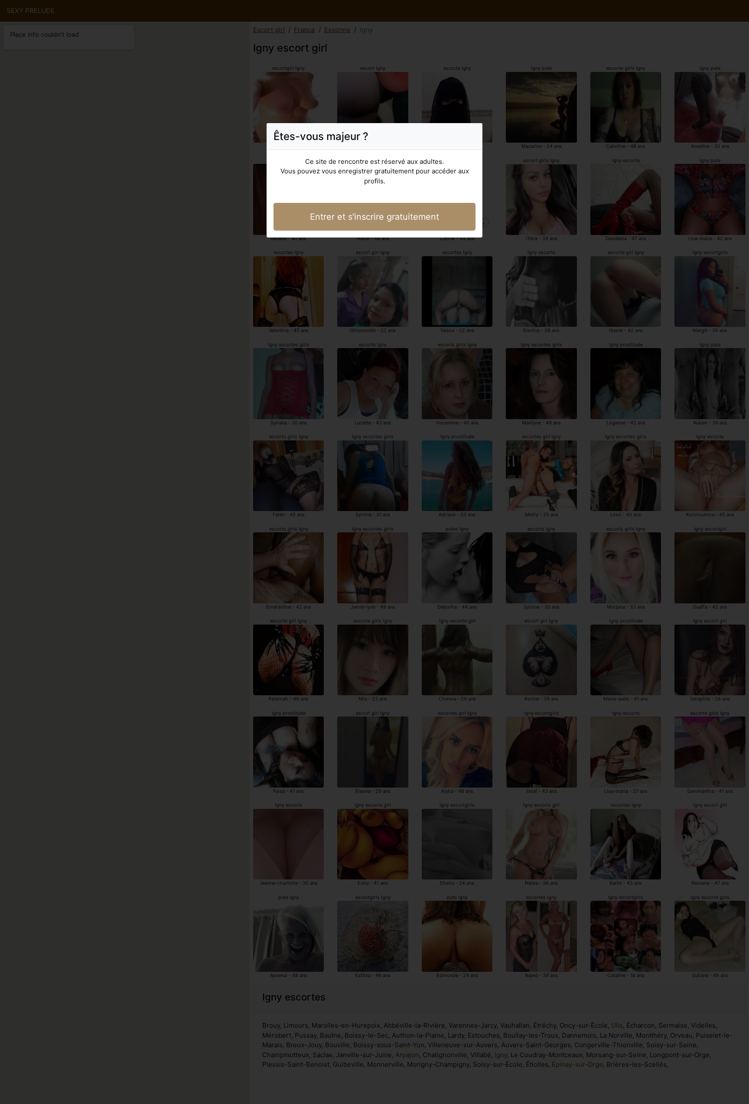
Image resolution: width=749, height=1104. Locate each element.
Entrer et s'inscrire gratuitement (374, 217)
